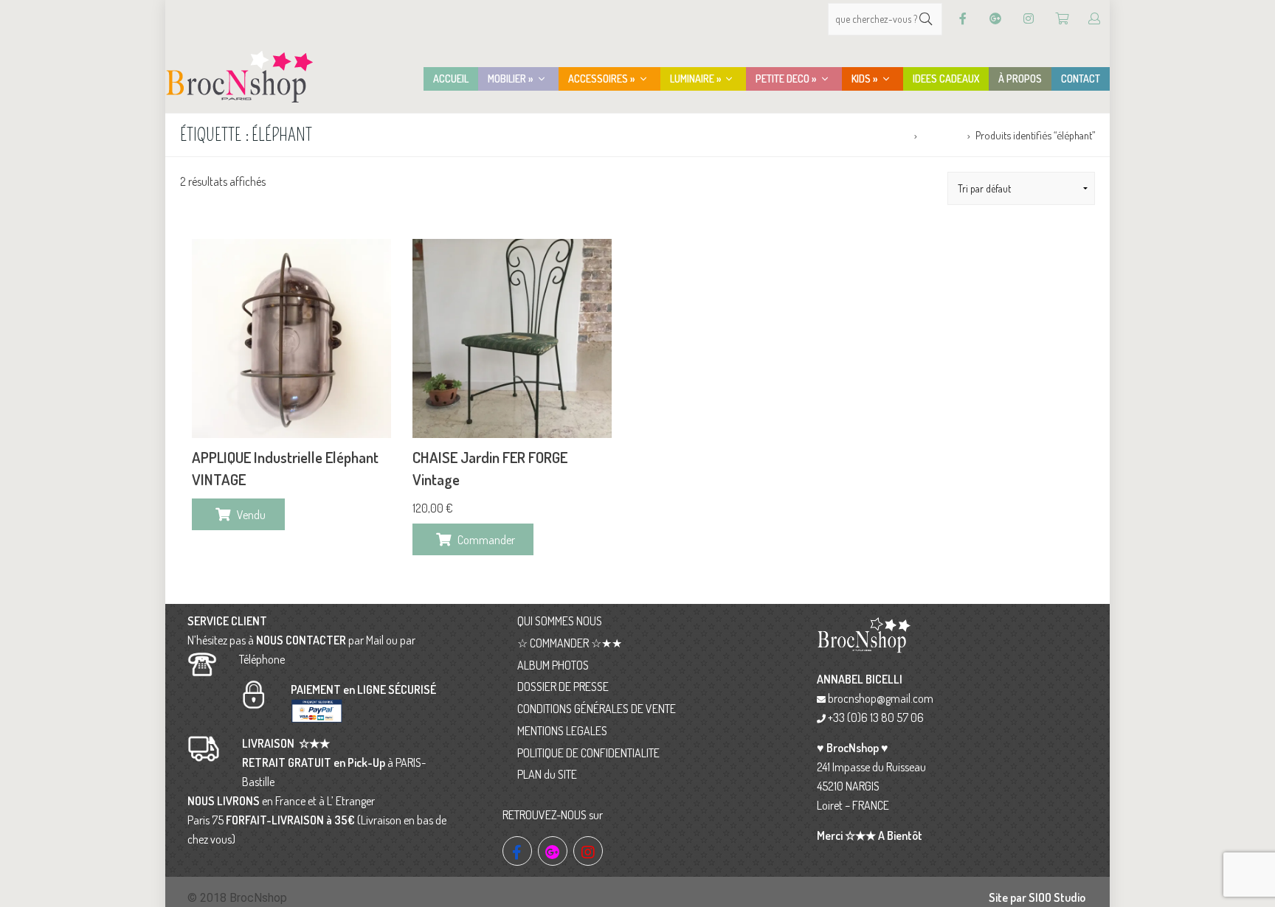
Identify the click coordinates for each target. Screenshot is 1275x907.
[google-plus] (552, 851)
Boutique (941, 135)
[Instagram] (1028, 19)
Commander (486, 539)
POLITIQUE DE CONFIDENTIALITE (588, 753)
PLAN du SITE (547, 774)
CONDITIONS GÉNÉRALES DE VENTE (596, 708)
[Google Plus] (995, 19)
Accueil (893, 135)
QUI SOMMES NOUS (559, 621)
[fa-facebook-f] (517, 851)
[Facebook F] (962, 19)
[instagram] (588, 851)
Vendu (251, 514)
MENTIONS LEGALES (562, 730)
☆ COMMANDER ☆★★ (569, 643)
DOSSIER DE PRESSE (563, 686)
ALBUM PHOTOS (553, 665)
